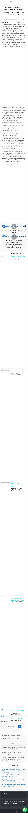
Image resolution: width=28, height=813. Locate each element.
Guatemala (18, 256)
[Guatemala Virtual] (14, 1)
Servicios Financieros (15, 710)
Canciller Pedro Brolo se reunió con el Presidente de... (17, 260)
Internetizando (21, 811)
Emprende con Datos (15, 597)
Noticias (23, 256)
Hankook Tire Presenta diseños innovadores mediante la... (11, 715)
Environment (13, 598)
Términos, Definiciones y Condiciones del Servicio (13, 801)
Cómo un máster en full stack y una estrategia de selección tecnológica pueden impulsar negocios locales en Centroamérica (13, 784)
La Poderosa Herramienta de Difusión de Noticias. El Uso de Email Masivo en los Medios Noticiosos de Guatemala (13, 770)
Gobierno (13, 256)
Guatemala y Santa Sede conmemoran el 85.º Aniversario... (16, 489)
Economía (13, 483)
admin (22, 19)
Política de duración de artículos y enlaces (12, 803)
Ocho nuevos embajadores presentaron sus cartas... (17, 602)
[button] (24, 809)
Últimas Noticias (15, 258)
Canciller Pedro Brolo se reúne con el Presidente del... (17, 374)
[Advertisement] (14, 63)
